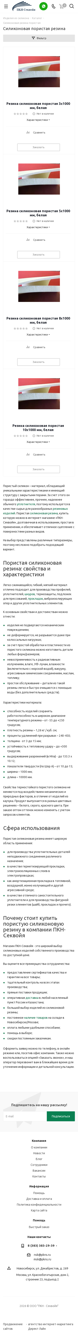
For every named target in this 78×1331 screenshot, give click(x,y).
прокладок (35, 598)
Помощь (39, 1193)
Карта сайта (39, 1210)
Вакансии (39, 1170)
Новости (39, 1153)
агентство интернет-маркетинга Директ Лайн (50, 1324)
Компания (39, 1140)
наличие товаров (36, 1017)
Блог (39, 1159)
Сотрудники (39, 1164)
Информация (39, 1186)
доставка (32, 997)
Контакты (39, 1176)
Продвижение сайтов (13, 1324)
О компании (39, 1147)
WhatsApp (43, 6)
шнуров (30, 594)
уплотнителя (26, 504)
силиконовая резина (44, 513)
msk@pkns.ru (42, 1259)
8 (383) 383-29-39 (41, 1245)
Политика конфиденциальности (39, 1204)
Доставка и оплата (39, 1198)
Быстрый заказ (39, 1227)
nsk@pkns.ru (42, 1254)
